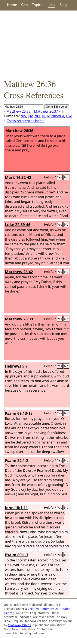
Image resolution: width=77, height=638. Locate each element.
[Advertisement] (38, 44)
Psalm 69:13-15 (19, 413)
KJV (30, 116)
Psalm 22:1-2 (16, 460)
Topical (37, 4)
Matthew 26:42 (19, 271)
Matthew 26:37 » (47, 111)
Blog (63, 4)
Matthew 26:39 (19, 318)
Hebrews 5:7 (16, 366)
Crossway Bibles (19, 625)
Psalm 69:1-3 (16, 554)
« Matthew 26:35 (17, 111)
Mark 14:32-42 (18, 177)
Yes (59, 177)
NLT (37, 116)
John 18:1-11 (16, 507)
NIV (23, 116)
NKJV (46, 116)
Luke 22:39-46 (17, 224)
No (66, 177)
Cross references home (25, 120)
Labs (51, 4)
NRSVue (57, 116)
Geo (24, 4)
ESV (69, 116)
